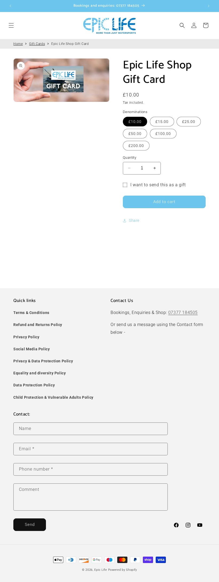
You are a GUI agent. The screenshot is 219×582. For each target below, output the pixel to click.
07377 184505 (183, 312)
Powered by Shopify (122, 570)
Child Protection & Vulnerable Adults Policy (53, 397)
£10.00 (135, 121)
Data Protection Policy (34, 385)
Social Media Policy (31, 349)
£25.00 (188, 121)
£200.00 (136, 145)
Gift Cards (37, 44)
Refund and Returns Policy (37, 325)
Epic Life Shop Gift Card (70, 44)
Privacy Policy (26, 337)
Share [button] (134, 220)
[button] (11, 25)
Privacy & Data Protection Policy (43, 361)
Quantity (129, 158)
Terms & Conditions (31, 313)
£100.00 (163, 133)
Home (18, 44)
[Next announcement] (208, 6)
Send (30, 524)
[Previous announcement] (10, 6)
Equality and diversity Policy (39, 373)
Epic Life (100, 570)
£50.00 (135, 133)
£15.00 (162, 121)
